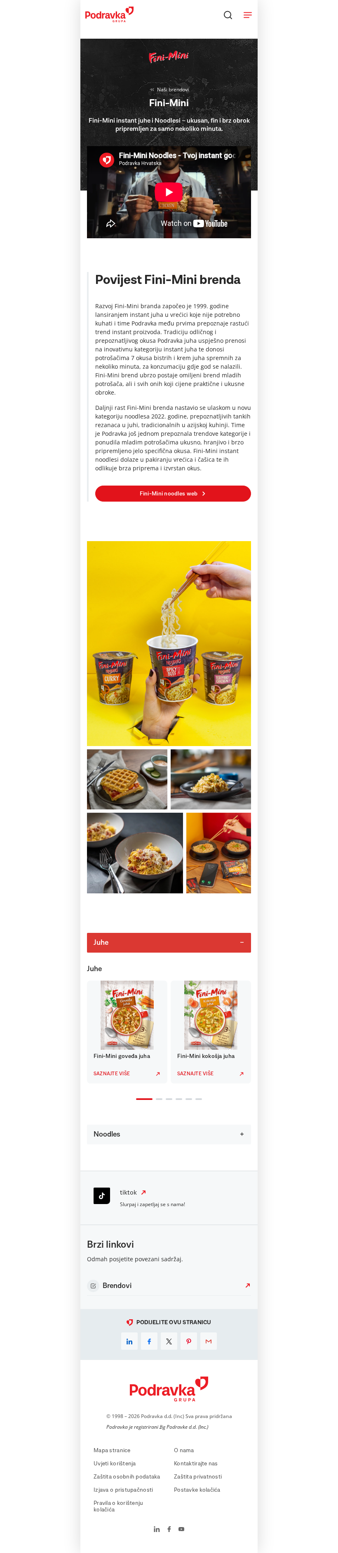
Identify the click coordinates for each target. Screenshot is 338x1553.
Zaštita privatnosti (198, 1477)
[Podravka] (109, 20)
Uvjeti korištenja (115, 1464)
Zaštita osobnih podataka (127, 1477)
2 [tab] (157, 1100)
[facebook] (149, 1341)
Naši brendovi (173, 89)
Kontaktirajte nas (196, 1464)
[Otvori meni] (248, 15)
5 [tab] (187, 1100)
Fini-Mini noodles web (169, 494)
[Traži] (228, 15)
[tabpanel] (127, 1032)
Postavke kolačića (197, 1490)
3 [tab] (167, 1100)
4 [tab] (177, 1100)
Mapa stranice (112, 1450)
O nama (184, 1450)
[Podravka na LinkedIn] (157, 1530)
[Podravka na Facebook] (169, 1530)
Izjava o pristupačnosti (123, 1490)
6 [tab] (197, 1100)
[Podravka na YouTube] (181, 1530)
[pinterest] (189, 1341)
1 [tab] (137, 1100)
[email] (208, 1341)
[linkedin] (129, 1341)
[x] (169, 1341)
